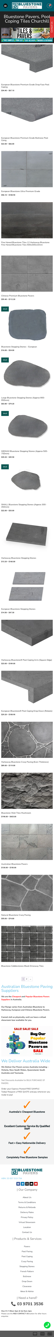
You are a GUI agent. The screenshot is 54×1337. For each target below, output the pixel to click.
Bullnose (27, 1276)
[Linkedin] (22, 1184)
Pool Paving (27, 1251)
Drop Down (27, 1281)
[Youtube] (36, 1184)
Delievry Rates (27, 1212)
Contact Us (27, 1232)
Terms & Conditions (27, 1202)
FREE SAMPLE (32, 1088)
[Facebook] (18, 1184)
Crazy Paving (27, 1261)
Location (27, 1227)
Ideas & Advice (27, 1291)
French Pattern (27, 1271)
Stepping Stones (27, 1266)
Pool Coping (27, 1256)
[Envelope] (31, 1184)
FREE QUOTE (23, 1091)
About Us (27, 1197)
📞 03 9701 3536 (27, 1304)
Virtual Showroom (27, 1222)
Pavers (27, 1246)
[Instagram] (27, 1184)
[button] (5, 6)
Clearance (27, 1286)
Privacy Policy (27, 1217)
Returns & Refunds (27, 1207)
